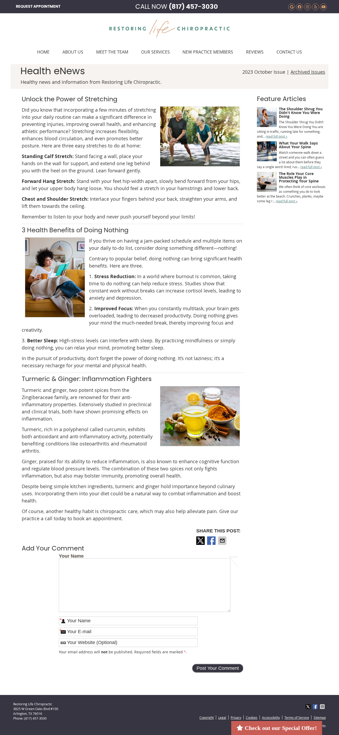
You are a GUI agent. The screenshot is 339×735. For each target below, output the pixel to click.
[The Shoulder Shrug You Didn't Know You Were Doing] (267, 117)
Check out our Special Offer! (280, 728)
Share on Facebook (212, 540)
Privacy (236, 717)
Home (43, 52)
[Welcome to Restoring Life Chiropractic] (169, 35)
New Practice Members (207, 52)
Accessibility (271, 717)
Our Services (155, 52)
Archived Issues (308, 72)
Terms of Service (296, 717)
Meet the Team (112, 52)
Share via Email (223, 540)
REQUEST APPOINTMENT (38, 6)
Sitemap (320, 717)
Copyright (206, 717)
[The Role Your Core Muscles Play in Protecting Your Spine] (267, 182)
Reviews (255, 52)
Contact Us (289, 52)
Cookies (251, 717)
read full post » (276, 136)
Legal (222, 717)
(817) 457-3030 (193, 7)
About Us (73, 52)
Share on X (201, 540)
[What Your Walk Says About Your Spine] (267, 151)
